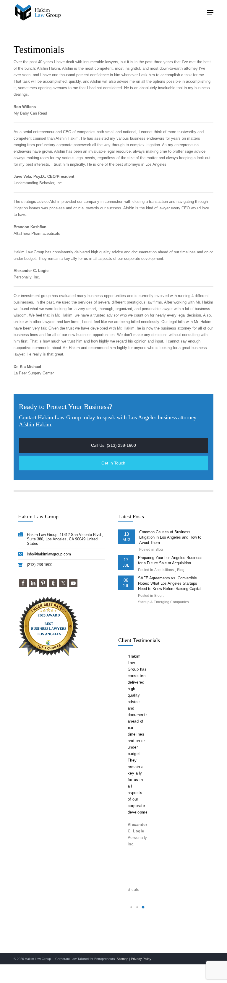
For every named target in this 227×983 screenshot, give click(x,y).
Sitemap (122, 959)
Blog (159, 549)
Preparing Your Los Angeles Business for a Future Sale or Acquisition (170, 560)
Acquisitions (164, 570)
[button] (210, 12)
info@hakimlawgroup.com (49, 554)
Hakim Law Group (29, 252)
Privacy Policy (141, 959)
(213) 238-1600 (39, 565)
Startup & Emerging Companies (163, 602)
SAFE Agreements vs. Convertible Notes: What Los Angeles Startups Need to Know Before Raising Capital (169, 583)
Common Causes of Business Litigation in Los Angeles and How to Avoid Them (170, 537)
